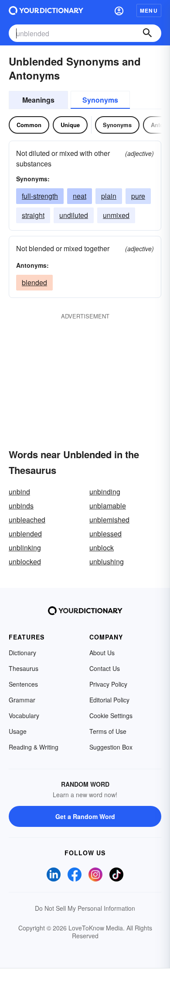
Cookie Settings (111, 715)
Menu (149, 10)
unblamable (107, 506)
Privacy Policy (108, 684)
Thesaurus (23, 668)
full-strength (40, 196)
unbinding (104, 492)
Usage (18, 731)
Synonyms (100, 100)
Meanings (38, 100)
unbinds (21, 506)
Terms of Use (107, 731)
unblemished (109, 520)
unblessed (105, 534)
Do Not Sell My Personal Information (85, 908)
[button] (119, 10)
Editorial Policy (109, 699)
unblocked (25, 561)
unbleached (27, 520)
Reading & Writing (33, 747)
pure (138, 196)
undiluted (73, 215)
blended (34, 282)
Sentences (23, 684)
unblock (101, 548)
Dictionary (22, 652)
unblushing (106, 561)
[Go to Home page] (46, 10)
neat (79, 196)
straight (33, 215)
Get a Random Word (85, 816)
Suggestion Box (111, 747)
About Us (102, 652)
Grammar (22, 699)
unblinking (25, 548)
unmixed (116, 215)
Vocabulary (24, 715)
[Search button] (147, 33)
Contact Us (104, 668)
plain (108, 196)
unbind (19, 492)
